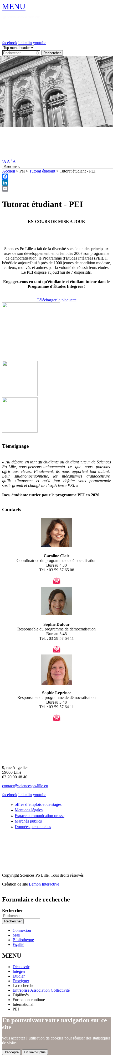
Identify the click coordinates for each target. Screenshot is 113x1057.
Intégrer (19, 971)
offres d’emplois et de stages (38, 804)
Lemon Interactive (44, 884)
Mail (16, 935)
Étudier (19, 976)
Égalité (18, 944)
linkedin (25, 43)
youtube (39, 43)
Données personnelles (33, 826)
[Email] (56, 189)
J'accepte (11, 1052)
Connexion (22, 930)
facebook (9, 43)
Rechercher (12, 910)
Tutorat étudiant (42, 171)
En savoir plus (35, 1052)
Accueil (8, 171)
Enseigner (21, 981)
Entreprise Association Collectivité (41, 990)
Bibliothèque (23, 940)
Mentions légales (29, 810)
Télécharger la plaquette (56, 300)
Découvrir (21, 966)
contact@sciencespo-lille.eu (25, 786)
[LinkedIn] (56, 183)
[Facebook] (56, 177)
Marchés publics (28, 821)
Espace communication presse (39, 815)
